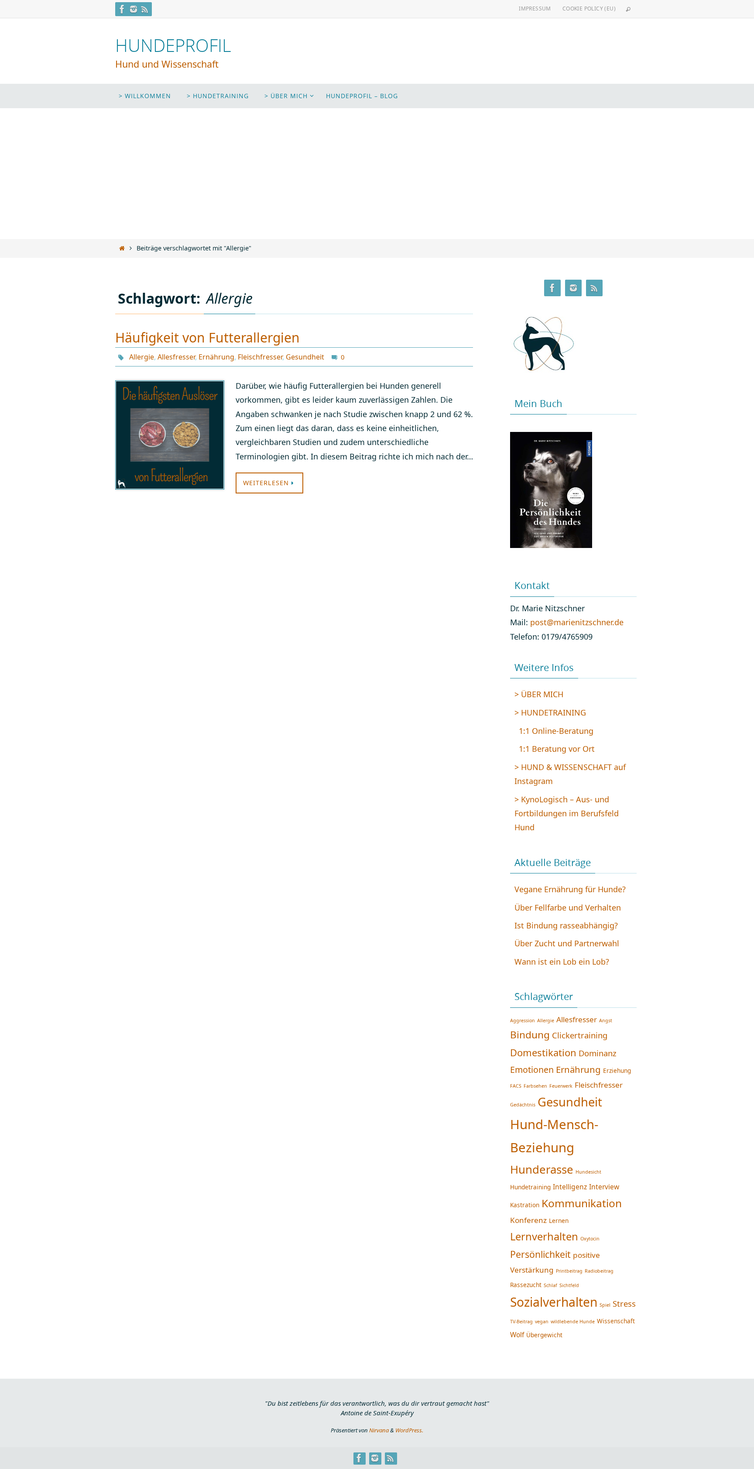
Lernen (559, 1220)
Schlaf (550, 1285)
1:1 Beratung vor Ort (557, 748)
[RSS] (145, 9)
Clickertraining (579, 1035)
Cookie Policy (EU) (589, 8)
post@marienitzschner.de (577, 622)
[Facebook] (122, 9)
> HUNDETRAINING (550, 712)
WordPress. (409, 1430)
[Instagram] (134, 9)
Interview (604, 1187)
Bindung (530, 1034)
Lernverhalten (544, 1236)
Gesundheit (305, 357)
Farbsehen (535, 1086)
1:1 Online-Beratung (556, 731)
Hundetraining (530, 1187)
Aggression (522, 1020)
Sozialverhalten (553, 1302)
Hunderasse (541, 1169)
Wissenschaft (616, 1321)
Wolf (517, 1334)
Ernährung (216, 357)
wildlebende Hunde (573, 1321)
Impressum (535, 8)
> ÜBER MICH (538, 694)
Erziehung (617, 1070)
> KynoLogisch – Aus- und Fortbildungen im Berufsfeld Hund (566, 813)
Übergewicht (544, 1335)
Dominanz (598, 1053)
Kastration (524, 1205)
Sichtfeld (569, 1285)
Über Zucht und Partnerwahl (566, 943)
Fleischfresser (260, 357)
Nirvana (379, 1430)
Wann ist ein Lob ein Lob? (561, 961)
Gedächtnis (522, 1105)
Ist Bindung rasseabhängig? (566, 925)
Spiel (605, 1305)
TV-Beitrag (521, 1321)
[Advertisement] (377, 174)
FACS (515, 1086)
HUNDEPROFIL (173, 45)
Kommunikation (582, 1203)
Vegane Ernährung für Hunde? (570, 889)
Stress (624, 1303)
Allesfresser (176, 357)
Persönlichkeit (540, 1254)
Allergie (141, 357)
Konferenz (528, 1220)
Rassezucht (526, 1285)
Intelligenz (570, 1187)
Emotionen (532, 1069)
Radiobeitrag (599, 1271)
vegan (541, 1321)
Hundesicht (588, 1172)
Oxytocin (590, 1239)
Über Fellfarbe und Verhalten (567, 907)
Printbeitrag (569, 1271)
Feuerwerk (560, 1086)
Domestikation (543, 1052)
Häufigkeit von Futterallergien (207, 337)
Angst (605, 1020)
